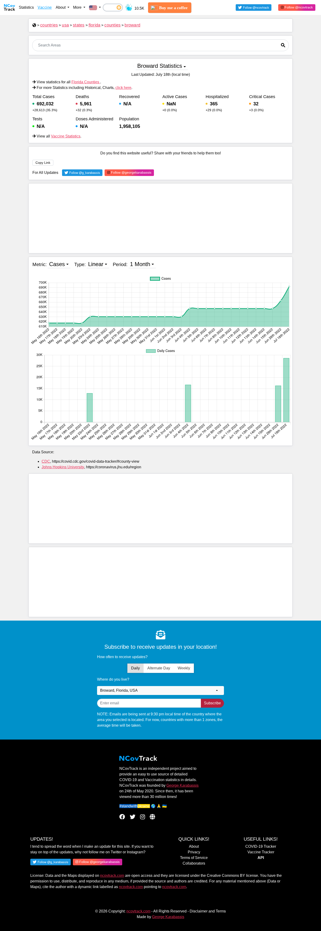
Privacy (194, 852)
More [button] (77, 7)
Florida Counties (85, 82)
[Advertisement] (160, 218)
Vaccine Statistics (65, 136)
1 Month (140, 264)
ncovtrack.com (112, 876)
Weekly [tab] (184, 668)
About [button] (61, 7)
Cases (57, 264)
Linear (95, 264)
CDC (46, 461)
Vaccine (45, 7)
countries (49, 25)
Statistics (26, 7)
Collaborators (194, 863)
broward (132, 25)
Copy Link (42, 162)
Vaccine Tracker (260, 852)
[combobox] (160, 690)
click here (123, 88)
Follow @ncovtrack (298, 7)
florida (95, 25)
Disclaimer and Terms (208, 911)
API (261, 858)
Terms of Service (194, 858)
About (194, 846)
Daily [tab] (135, 668)
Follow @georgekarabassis (130, 172)
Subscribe (212, 703)
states (79, 25)
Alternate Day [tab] (158, 668)
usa (65, 25)
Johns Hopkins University (63, 467)
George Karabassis (182, 785)
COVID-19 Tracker (260, 846)
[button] (95, 7)
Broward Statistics (159, 66)
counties (112, 25)
